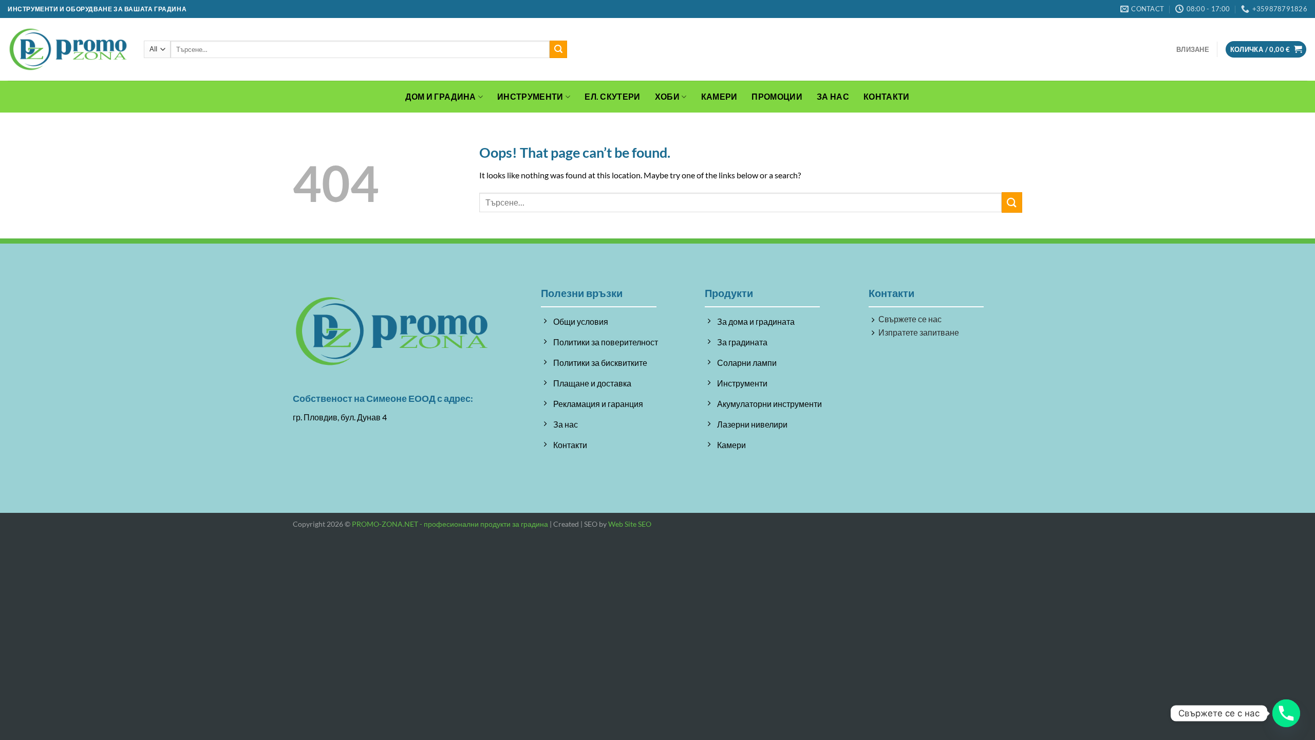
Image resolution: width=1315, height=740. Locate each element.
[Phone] (1286, 713)
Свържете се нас (910, 319)
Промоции (777, 96)
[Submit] (558, 49)
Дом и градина (440, 96)
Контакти (886, 96)
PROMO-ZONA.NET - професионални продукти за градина (450, 524)
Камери (719, 96)
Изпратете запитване (918, 332)
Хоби (667, 96)
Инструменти (530, 96)
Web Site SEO (629, 524)
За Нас (833, 96)
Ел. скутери (613, 96)
